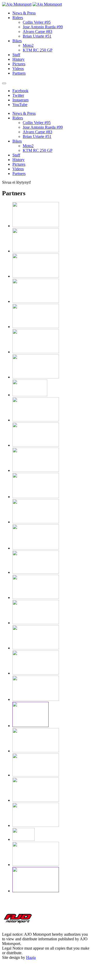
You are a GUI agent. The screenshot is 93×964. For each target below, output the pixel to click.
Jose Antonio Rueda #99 (43, 27)
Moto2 (28, 45)
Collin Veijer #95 (37, 22)
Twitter (18, 95)
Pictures (18, 64)
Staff (16, 54)
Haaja (31, 957)
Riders (17, 17)
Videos (18, 68)
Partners (19, 73)
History (18, 59)
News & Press (24, 13)
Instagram (20, 100)
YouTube (19, 104)
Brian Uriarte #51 (37, 36)
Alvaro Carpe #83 (37, 31)
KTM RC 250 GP (37, 50)
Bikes (17, 41)
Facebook (20, 91)
